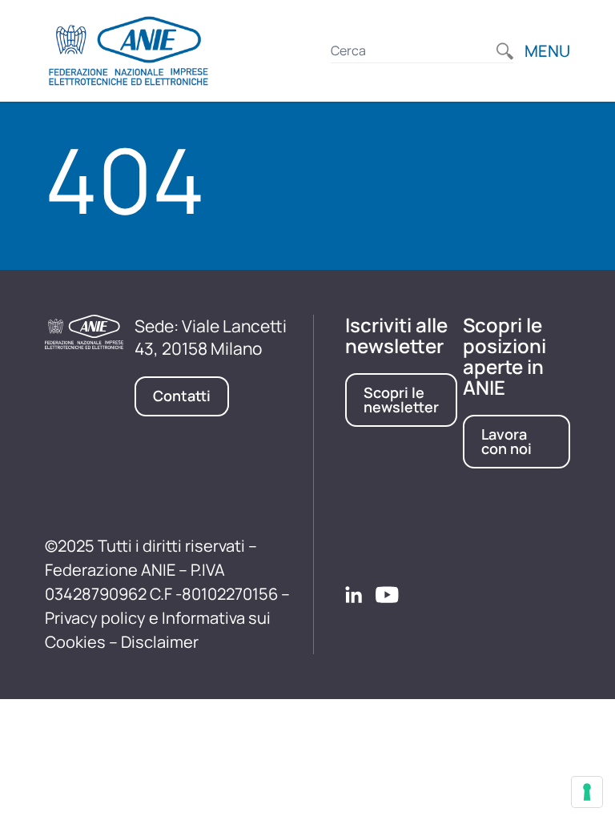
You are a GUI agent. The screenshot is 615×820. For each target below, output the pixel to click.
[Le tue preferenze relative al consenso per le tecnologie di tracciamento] (587, 792)
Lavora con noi (506, 441)
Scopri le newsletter (401, 399)
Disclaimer (160, 642)
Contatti (182, 395)
